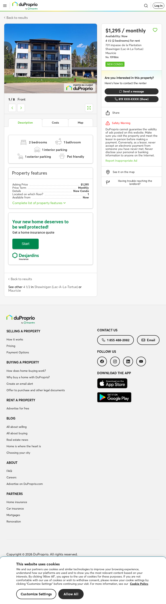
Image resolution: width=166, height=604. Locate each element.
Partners (14, 494)
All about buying (16, 433)
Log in (158, 5)
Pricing (10, 346)
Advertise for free (17, 408)
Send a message (133, 91)
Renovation (13, 521)
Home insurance (16, 502)
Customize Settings (36, 594)
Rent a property (20, 400)
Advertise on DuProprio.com (24, 484)
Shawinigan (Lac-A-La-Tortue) (56, 287)
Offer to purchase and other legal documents (35, 390)
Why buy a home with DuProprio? (28, 377)
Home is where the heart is (23, 446)
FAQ (9, 471)
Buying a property (22, 362)
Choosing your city (18, 453)
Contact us (107, 330)
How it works (14, 339)
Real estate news (17, 440)
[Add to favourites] (155, 30)
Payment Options (17, 352)
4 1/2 (26, 287)
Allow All (71, 594)
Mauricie (14, 290)
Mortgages (13, 515)
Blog (10, 418)
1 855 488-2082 (118, 340)
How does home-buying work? (26, 371)
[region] (83, 580)
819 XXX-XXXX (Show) (133, 99)
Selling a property (23, 331)
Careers (11, 477)
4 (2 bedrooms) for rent (122, 40)
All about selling (16, 427)
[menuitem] (51, 342)
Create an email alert (19, 384)
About (11, 463)
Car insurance (15, 508)
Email (151, 340)
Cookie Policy (139, 584)
